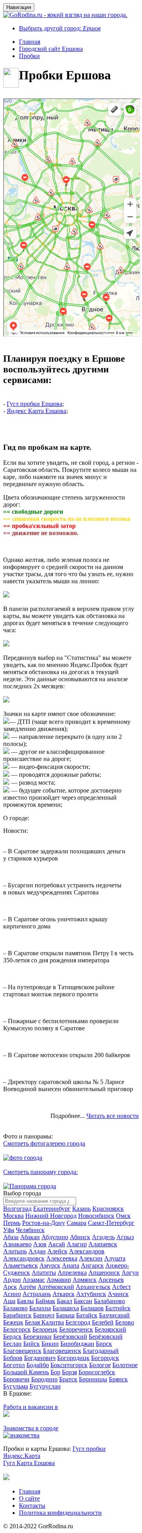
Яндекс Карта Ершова (36, 411)
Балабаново (109, 1301)
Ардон (12, 1279)
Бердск (12, 1336)
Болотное (125, 1365)
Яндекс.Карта (21, 1455)
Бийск (31, 1343)
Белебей (103, 1322)
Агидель (103, 1237)
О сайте (29, 1498)
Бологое (100, 1365)
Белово (124, 1322)
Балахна (40, 1308)
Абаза (11, 1237)
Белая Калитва (44, 1322)
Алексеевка (61, 1258)
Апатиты (44, 1272)
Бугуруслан (45, 1386)
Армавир (59, 1279)
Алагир (77, 1244)
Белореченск (76, 1329)
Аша (9, 1301)
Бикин (50, 1343)
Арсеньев (111, 1279)
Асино (12, 1294)
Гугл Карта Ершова (29, 1463)
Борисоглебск (96, 1372)
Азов (40, 1244)
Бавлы (25, 1301)
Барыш (65, 1315)
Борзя (69, 1372)
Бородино (44, 1379)
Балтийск (118, 1308)
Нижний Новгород (51, 1215)
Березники (37, 1336)
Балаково (15, 1308)
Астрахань (36, 1294)
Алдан (37, 1251)
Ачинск (118, 1294)
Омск (123, 1215)
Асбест (121, 1286)
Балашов (92, 1308)
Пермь (12, 1222)
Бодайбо (37, 1365)
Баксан (83, 1301)
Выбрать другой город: (60, 28)
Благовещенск (22, 1350)
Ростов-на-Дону (43, 1222)
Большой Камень (26, 1372)
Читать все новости (112, 1115)
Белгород (77, 1322)
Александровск (24, 1258)
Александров (87, 1251)
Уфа (8, 1230)
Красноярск (108, 1208)
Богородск (105, 1358)
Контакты (32, 1505)
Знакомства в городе (30, 1428)
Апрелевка (72, 1272)
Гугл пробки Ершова (34, 403)
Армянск (85, 1279)
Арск (10, 1286)
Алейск (57, 1251)
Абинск (80, 1237)
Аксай (56, 1244)
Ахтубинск (91, 1294)
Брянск (118, 1379)
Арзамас (33, 1279)
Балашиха (65, 1308)
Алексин (91, 1258)
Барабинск (17, 1315)
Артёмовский (55, 1286)
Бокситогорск (69, 1365)
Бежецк (13, 1322)
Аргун (130, 1272)
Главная (29, 1491)
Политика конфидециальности (60, 1512)
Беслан (12, 1343)
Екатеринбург (52, 1208)
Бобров (12, 1358)
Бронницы (93, 1379)
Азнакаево (17, 1244)
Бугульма (15, 1386)
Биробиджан (77, 1343)
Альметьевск (20, 1265)
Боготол (14, 1365)
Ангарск (92, 1265)
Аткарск (63, 1294)
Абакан (30, 1237)
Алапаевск (102, 1244)
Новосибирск (96, 1215)
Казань (81, 1208)
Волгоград (17, 1208)
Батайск (86, 1315)
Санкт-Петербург (111, 1222)
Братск (68, 1379)
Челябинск (30, 1230)
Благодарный (101, 1350)
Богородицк (73, 1358)
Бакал (64, 1301)
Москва (13, 1215)
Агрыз (125, 1237)
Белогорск (17, 1329)
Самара (76, 1222)
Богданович (40, 1358)
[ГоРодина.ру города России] (6, 1478)
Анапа (70, 1265)
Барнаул (43, 1315)
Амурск (49, 1265)
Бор (55, 1372)
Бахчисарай (114, 1315)
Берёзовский (70, 1336)
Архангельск (93, 1286)
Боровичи (16, 1379)
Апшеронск (104, 1272)
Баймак (45, 1301)
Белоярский (110, 1329)
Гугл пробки (89, 1448)
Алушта (114, 1258)
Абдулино (54, 1237)
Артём (27, 1286)
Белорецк (45, 1329)
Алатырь (15, 1251)
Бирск (104, 1343)
